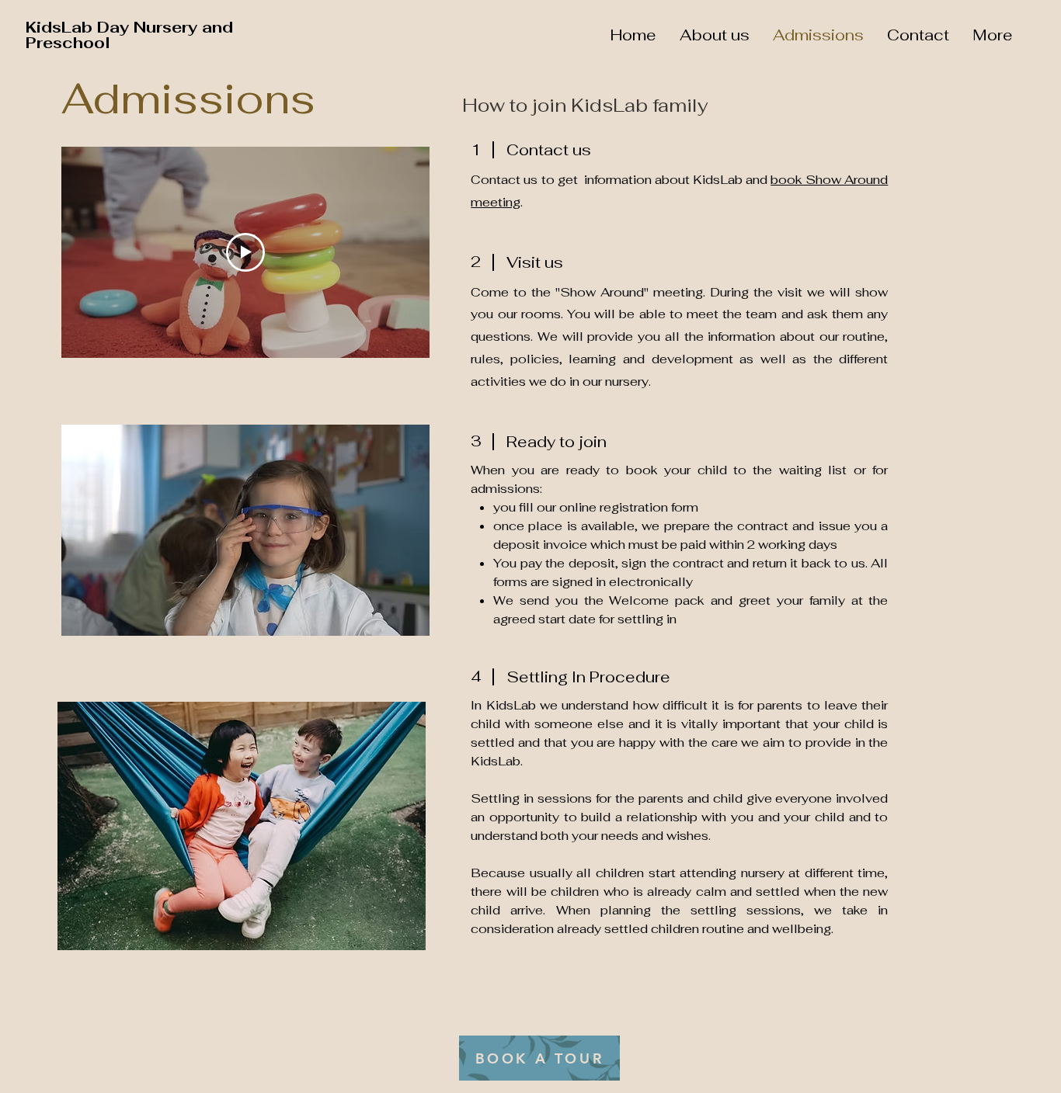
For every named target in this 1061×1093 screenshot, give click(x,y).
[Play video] (245, 252)
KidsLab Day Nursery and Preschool (129, 35)
